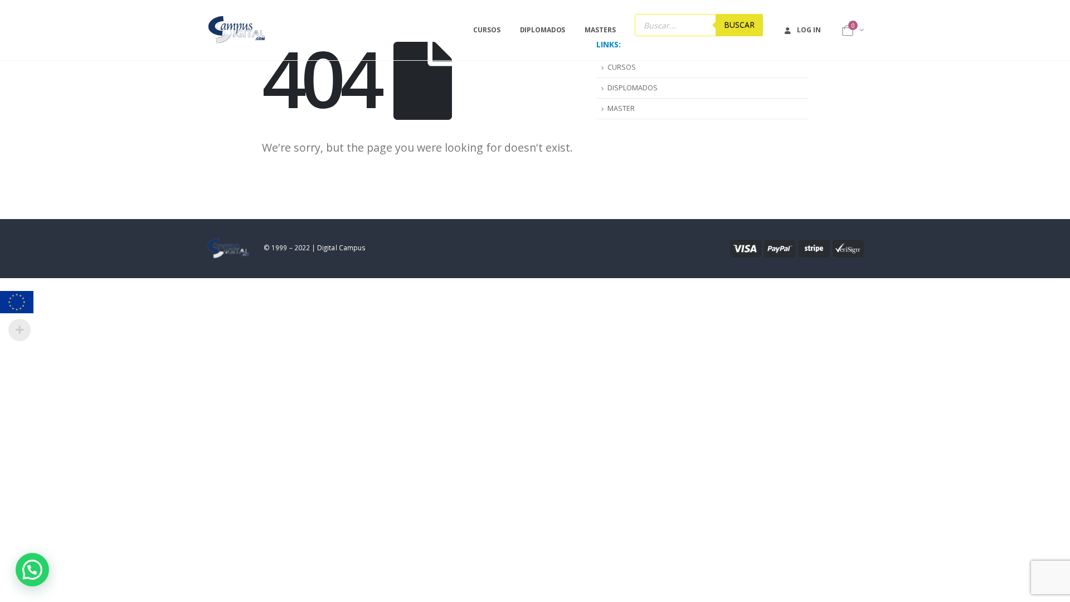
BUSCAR (739, 25)
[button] (32, 569)
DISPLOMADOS (632, 88)
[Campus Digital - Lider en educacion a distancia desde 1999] (237, 30)
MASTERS (600, 30)
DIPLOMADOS (543, 30)
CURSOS (486, 30)
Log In (808, 30)
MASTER (621, 108)
